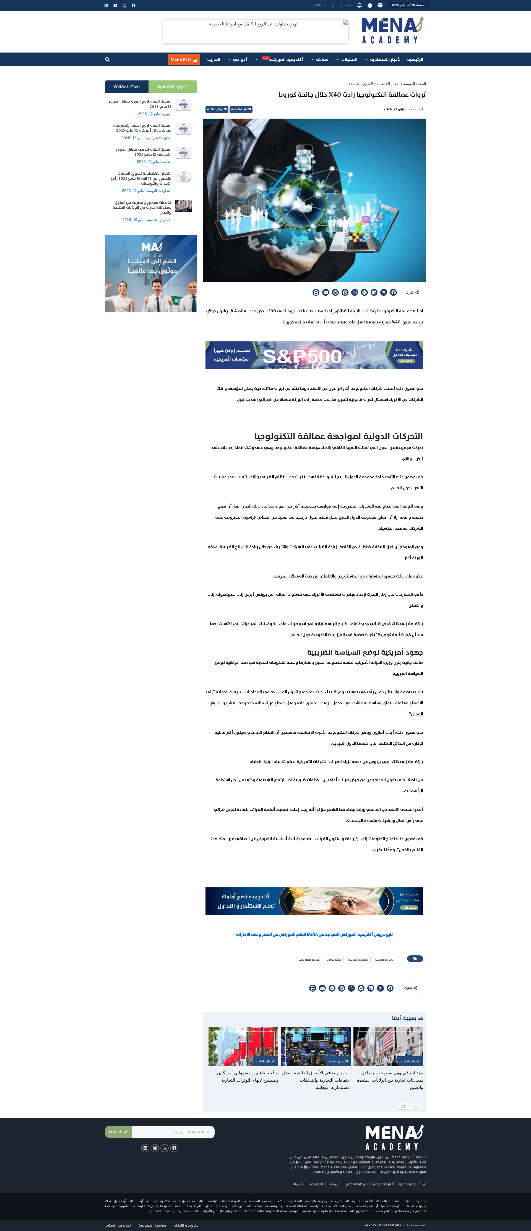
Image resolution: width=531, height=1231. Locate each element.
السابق (417, 1106)
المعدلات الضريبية (358, 959)
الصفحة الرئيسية (414, 84)
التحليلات (349, 59)
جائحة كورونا (334, 959)
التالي (404, 1106)
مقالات (322, 59)
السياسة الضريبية (384, 959)
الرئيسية (415, 59)
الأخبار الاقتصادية (386, 59)
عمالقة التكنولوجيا (309, 959)
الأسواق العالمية (362, 84)
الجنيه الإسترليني (158, 137)
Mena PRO (181, 60)
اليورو (167, 113)
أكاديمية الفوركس (283, 59)
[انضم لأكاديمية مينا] (151, 273)
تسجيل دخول (341, 5)
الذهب (166, 161)
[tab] (173, 86)
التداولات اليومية (159, 190)
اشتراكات (319, 5)
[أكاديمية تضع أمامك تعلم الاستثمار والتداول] (314, 901)
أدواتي (240, 59)
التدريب (213, 59)
